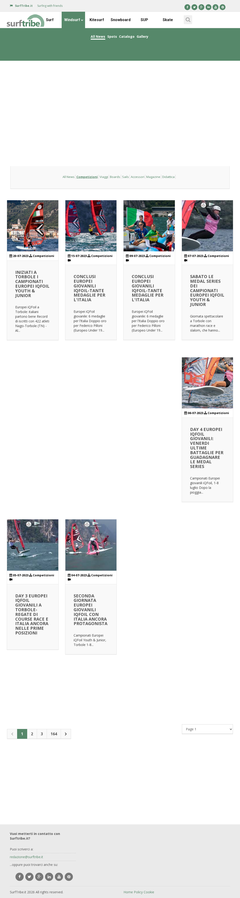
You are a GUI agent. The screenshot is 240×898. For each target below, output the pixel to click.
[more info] (25, 17)
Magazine (153, 177)
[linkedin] (49, 877)
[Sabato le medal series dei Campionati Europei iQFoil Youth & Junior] (207, 226)
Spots (112, 36)
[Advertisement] (120, 97)
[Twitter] (194, 7)
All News (98, 36)
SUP (144, 20)
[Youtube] (215, 7)
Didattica (168, 177)
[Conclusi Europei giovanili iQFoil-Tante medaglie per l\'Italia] (91, 226)
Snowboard (121, 20)
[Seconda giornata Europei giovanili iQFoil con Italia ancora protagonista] (91, 545)
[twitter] (29, 877)
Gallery (142, 36)
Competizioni (87, 177)
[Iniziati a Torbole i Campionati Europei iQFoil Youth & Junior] (32, 226)
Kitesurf (97, 20)
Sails (125, 177)
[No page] (12, 734)
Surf (50, 20)
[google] (39, 877)
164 (54, 733)
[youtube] (59, 877)
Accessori (137, 177)
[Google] (201, 7)
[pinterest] (69, 877)
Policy (138, 892)
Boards (115, 177)
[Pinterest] (222, 7)
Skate (168, 20)
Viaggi (104, 177)
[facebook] (19, 877)
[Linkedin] (208, 7)
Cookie (149, 892)
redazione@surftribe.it (26, 857)
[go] (66, 734)
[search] (187, 18)
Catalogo (127, 36)
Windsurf (72, 20)
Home (128, 892)
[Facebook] (187, 7)
